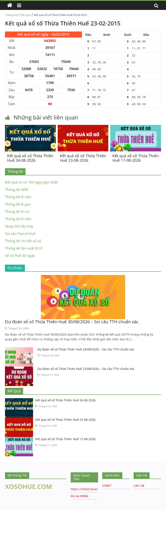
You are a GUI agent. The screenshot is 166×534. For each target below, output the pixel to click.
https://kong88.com (44, 512)
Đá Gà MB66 (79, 496)
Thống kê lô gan (18, 204)
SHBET (107, 486)
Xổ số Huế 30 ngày (20, 255)
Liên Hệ (139, 486)
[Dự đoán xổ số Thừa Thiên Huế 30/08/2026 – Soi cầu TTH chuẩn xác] (83, 277)
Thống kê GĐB (16, 189)
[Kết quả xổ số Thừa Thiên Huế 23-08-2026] (83, 127)
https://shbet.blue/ (84, 489)
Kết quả (26, 15)
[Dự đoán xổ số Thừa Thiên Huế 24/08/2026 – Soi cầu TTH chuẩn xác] (20, 349)
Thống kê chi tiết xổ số (23, 241)
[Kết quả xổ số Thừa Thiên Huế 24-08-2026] (30, 127)
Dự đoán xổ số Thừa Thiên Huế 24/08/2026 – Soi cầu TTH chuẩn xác (85, 349)
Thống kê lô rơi (17, 211)
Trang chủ (11, 15)
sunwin (30, 531)
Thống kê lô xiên (18, 219)
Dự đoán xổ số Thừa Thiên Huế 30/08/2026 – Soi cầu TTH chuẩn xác (72, 322)
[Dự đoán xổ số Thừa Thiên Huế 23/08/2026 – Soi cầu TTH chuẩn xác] (20, 369)
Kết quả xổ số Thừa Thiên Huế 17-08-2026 (135, 158)
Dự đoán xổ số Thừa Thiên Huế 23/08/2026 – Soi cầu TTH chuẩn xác (85, 369)
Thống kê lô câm (18, 197)
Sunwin (6, 525)
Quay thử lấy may (19, 226)
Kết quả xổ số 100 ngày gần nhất (31, 182)
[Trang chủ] (9, 5)
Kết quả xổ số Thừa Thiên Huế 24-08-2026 (30, 158)
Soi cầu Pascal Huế (20, 233)
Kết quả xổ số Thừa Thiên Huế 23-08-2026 (83, 158)
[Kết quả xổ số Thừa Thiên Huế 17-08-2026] (135, 127)
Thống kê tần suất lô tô (23, 248)
